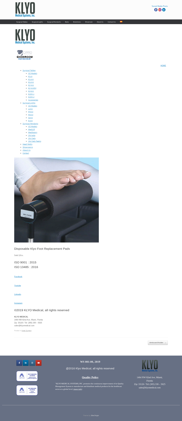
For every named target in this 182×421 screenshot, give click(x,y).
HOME (163, 66)
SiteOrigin (95, 415)
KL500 (31, 91)
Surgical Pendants (54, 22)
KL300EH (32, 88)
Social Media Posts (160, 6)
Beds (67, 22)
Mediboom (32, 132)
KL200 (31, 82)
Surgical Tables (22, 22)
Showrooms (28, 147)
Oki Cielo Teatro (34, 141)
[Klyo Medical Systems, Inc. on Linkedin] (26, 363)
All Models (32, 73)
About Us (100, 22)
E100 (30, 121)
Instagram (18, 303)
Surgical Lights (37, 22)
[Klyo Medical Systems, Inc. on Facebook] (19, 363)
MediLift (31, 129)
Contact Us (112, 22)
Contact (26, 153)
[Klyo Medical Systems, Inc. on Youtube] (39, 363)
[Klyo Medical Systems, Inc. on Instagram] (32, 363)
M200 (30, 115)
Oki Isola (31, 135)
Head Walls (27, 144)
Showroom (89, 22)
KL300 (31, 85)
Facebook (18, 277)
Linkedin (17, 294)
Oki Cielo (32, 138)
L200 (30, 109)
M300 (30, 112)
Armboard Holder (157, 343)
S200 (30, 118)
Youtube (17, 285)
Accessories (33, 100)
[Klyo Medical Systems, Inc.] (25, 9)
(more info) (77, 389)
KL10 (30, 76)
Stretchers (77, 22)
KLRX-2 (31, 97)
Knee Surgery (26, 331)
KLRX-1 (31, 94)
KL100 (31, 79)
